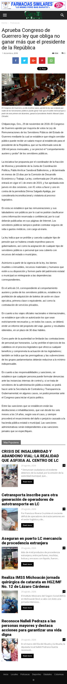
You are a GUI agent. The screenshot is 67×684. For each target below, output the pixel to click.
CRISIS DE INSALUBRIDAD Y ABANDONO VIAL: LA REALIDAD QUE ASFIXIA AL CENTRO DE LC (30, 456)
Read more (27, 482)
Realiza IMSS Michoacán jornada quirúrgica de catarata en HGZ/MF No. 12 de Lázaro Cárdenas (31, 582)
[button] (62, 15)
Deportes (36, 674)
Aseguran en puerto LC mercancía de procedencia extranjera (32, 540)
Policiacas (25, 674)
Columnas (59, 674)
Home (4, 23)
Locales (14, 674)
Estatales (48, 674)
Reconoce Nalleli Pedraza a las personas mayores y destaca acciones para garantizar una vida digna (31, 628)
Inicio (5, 674)
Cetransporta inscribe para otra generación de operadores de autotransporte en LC (30, 499)
